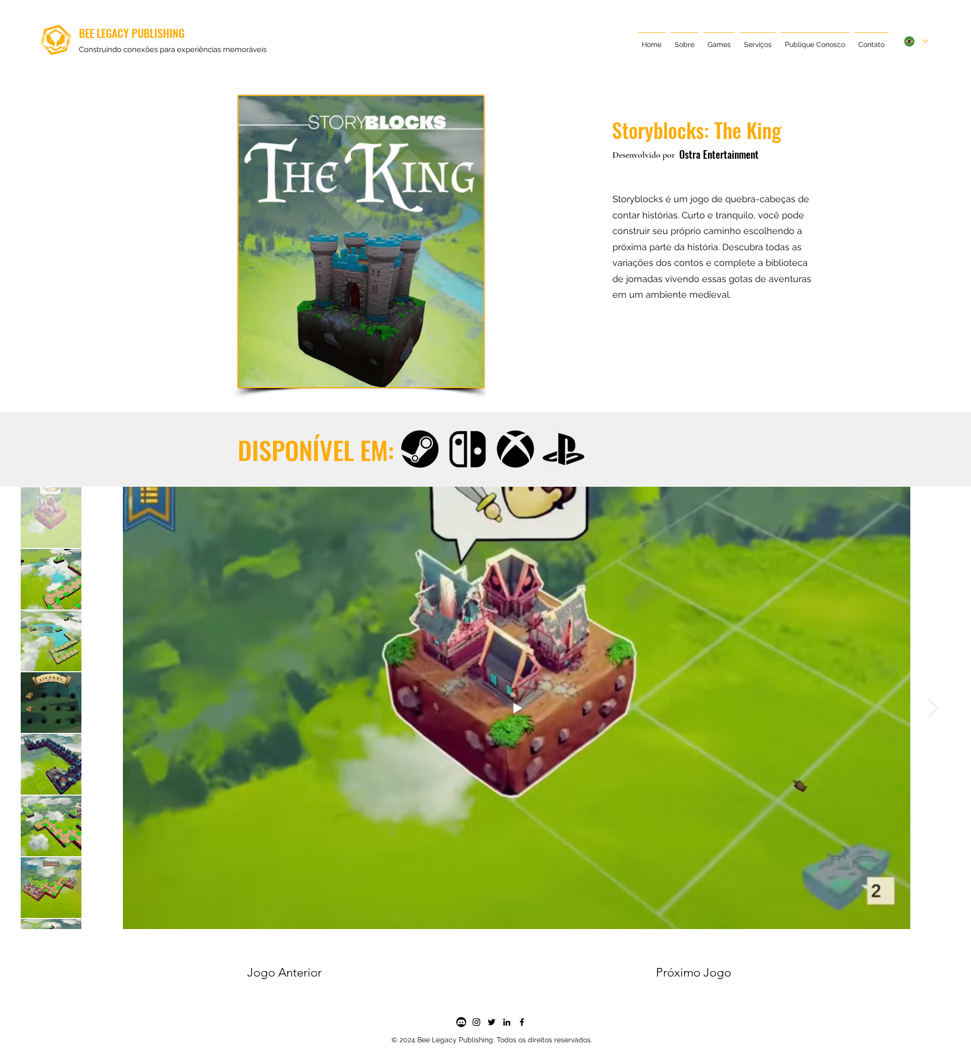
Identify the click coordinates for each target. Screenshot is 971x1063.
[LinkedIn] (507, 1022)
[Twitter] (492, 1022)
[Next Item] (933, 708)
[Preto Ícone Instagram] (476, 1022)
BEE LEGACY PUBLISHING (132, 33)
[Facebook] (522, 1022)
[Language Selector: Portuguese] (915, 41)
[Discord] (461, 1022)
